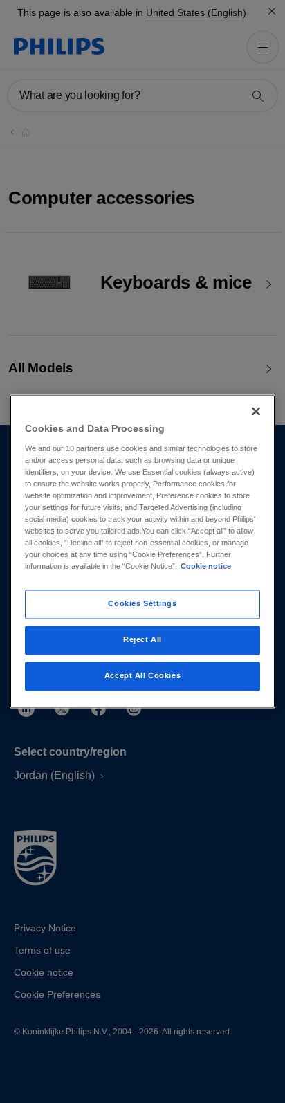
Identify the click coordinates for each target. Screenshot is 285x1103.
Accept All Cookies (142, 676)
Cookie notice (206, 567)
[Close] (256, 411)
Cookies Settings (142, 604)
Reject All (142, 640)
